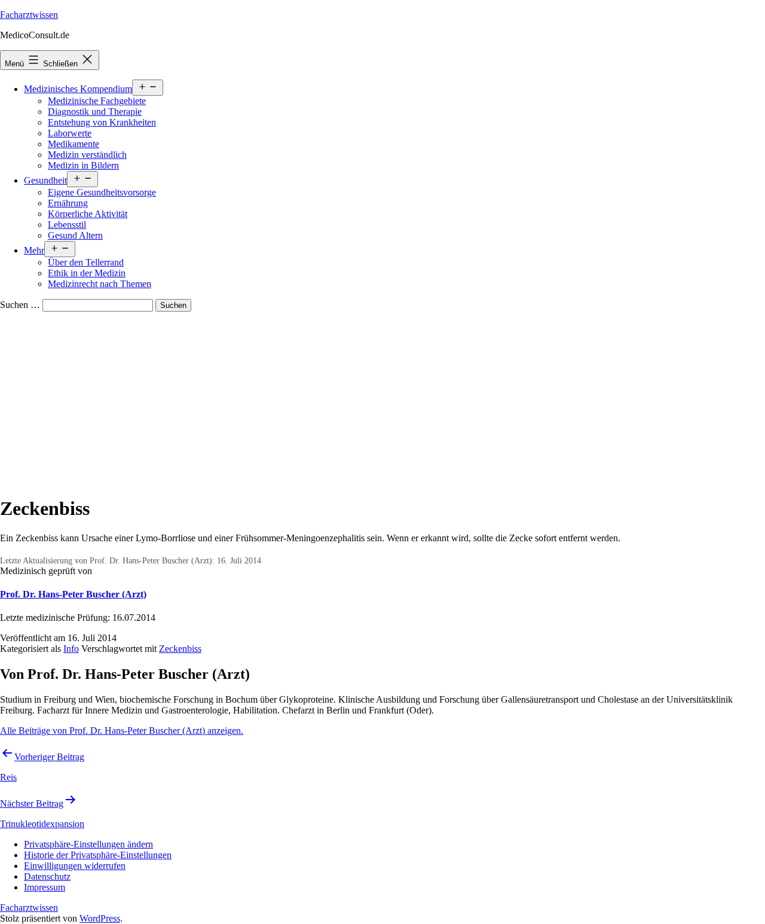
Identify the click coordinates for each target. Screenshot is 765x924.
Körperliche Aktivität (87, 214)
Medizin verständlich (87, 155)
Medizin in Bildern (83, 165)
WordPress (99, 918)
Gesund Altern (75, 235)
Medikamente (73, 144)
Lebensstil (67, 224)
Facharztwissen (29, 15)
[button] (88, 844)
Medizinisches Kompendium (78, 89)
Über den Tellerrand (86, 262)
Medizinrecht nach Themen (99, 284)
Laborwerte (69, 133)
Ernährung (68, 203)
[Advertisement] (382, 401)
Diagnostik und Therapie (95, 111)
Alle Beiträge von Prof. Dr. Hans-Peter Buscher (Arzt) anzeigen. (121, 730)
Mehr (34, 250)
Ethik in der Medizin (87, 273)
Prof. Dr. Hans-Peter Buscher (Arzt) (73, 594)
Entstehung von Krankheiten (102, 122)
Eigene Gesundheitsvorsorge (102, 192)
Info (71, 649)
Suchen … (20, 305)
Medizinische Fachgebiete (97, 101)
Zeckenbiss (180, 649)
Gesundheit (45, 180)
